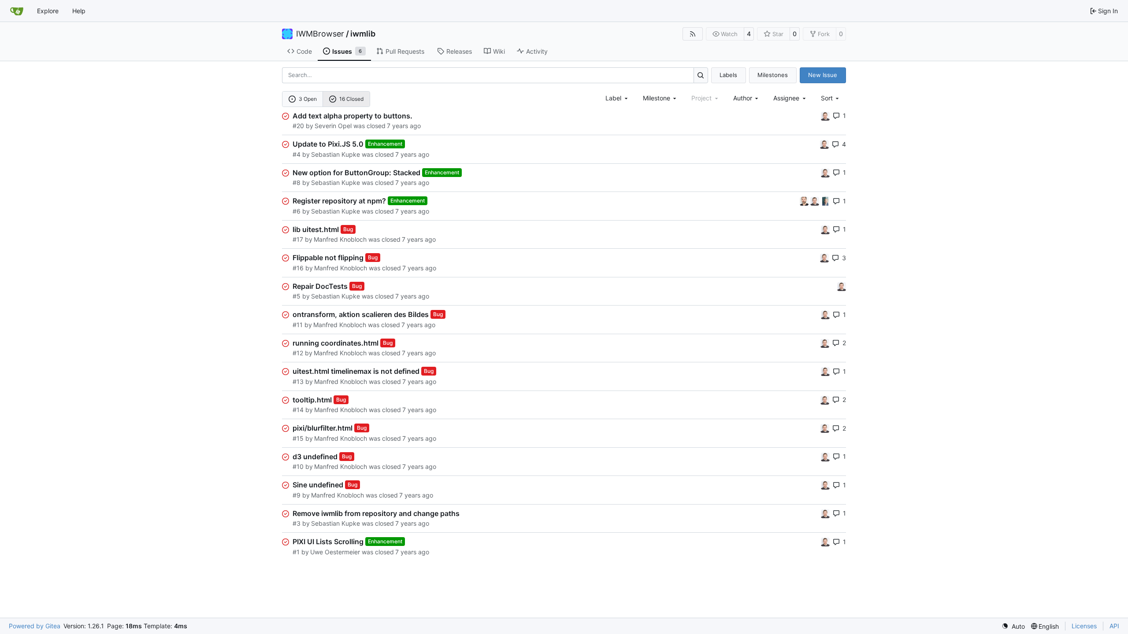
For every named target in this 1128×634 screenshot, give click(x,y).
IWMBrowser (320, 33)
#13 (298, 381)
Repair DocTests (320, 286)
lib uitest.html (316, 229)
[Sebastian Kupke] (825, 115)
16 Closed (351, 99)
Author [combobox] (742, 98)
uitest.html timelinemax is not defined (356, 371)
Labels (728, 74)
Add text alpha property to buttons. (352, 115)
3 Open (308, 99)
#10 (298, 466)
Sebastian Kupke (335, 154)
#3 (297, 523)
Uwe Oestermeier (335, 552)
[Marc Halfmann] (805, 200)
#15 (298, 438)
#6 (297, 211)
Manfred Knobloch (340, 239)
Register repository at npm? (339, 200)
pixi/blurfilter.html (322, 428)
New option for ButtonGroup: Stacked (356, 172)
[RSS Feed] (693, 34)
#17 (298, 239)
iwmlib (362, 33)
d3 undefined (315, 456)
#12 (298, 353)
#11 (298, 324)
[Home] (16, 11)
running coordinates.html (335, 343)
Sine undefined (318, 484)
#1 (296, 552)
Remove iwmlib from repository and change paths (376, 513)
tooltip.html (312, 399)
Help (78, 11)
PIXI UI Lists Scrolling (328, 541)
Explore (48, 11)
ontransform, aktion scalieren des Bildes (361, 314)
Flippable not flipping (328, 257)
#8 (297, 182)
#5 (297, 296)
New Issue (822, 74)
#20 (298, 125)
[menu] (830, 98)
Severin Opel (333, 125)
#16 (298, 268)
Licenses (1084, 626)
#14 (298, 409)
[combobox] (617, 98)
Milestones (772, 74)
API (1114, 626)
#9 (297, 495)
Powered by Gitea (34, 626)
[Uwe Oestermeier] (825, 200)
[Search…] (701, 75)
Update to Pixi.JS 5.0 (328, 144)
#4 (297, 154)
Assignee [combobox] (786, 98)
